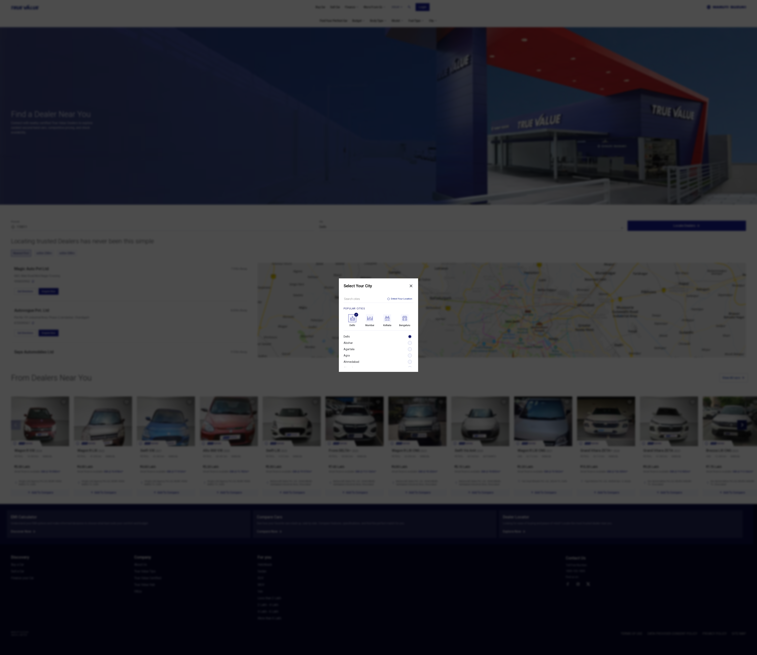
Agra (347, 355)
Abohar (348, 342)
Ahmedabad (351, 361)
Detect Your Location (401, 299)
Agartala (349, 349)
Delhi (347, 336)
